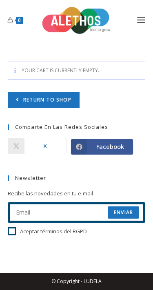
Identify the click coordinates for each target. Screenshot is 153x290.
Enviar (123, 212)
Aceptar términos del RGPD (53, 231)
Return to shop (46, 99)
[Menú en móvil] (141, 20)
